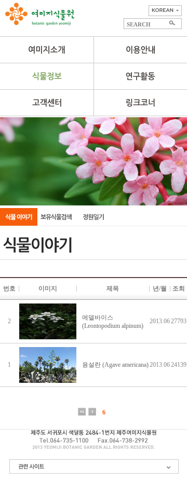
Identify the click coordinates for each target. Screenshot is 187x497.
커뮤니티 (47, 103)
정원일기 (93, 217)
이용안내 (140, 50)
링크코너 (140, 103)
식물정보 (47, 76)
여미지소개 (47, 50)
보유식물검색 (56, 217)
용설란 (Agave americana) (115, 364)
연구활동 (140, 76)
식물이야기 (18, 217)
